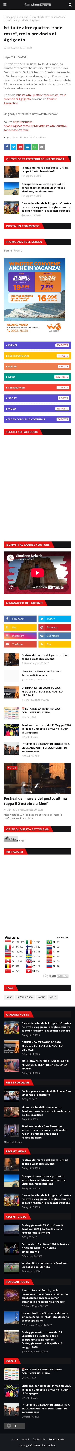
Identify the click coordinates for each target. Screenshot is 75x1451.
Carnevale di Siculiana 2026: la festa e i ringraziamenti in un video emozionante (46, 1247)
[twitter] (54, 619)
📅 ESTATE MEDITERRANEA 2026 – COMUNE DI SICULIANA (42, 710)
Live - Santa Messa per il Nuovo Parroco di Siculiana (41, 673)
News (15, 137)
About (25, 1439)
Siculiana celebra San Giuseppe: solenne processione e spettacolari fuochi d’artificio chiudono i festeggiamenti (44, 1131)
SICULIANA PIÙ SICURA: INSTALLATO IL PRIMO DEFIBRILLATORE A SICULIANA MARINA (45, 1064)
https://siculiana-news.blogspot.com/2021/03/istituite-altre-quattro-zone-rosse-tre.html (35, 126)
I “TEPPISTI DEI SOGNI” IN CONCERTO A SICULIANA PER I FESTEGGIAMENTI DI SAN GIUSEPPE (46, 747)
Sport (34, 398)
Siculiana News (27, 17)
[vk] (54, 635)
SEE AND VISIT (34, 387)
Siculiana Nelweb (47, 1445)
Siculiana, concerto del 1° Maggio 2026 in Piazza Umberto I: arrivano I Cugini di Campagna (46, 728)
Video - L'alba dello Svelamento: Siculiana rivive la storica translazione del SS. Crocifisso (46, 1111)
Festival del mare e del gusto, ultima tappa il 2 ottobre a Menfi (45, 169)
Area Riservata (56, 1439)
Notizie (24, 137)
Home (15, 1439)
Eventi (34, 345)
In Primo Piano (25, 997)
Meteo (34, 366)
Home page (10, 17)
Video (34, 408)
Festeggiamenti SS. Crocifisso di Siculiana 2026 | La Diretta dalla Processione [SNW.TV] (42, 1228)
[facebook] (20, 619)
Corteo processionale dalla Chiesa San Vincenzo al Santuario (46, 1093)
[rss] (20, 627)
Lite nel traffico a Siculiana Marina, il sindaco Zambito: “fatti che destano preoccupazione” (45, 1316)
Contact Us (39, 1439)
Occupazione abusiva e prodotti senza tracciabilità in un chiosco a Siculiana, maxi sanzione (44, 187)
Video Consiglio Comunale (34, 419)
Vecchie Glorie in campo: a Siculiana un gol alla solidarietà (44, 1265)
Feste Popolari (34, 356)
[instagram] (20, 635)
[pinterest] (54, 627)
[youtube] (20, 644)
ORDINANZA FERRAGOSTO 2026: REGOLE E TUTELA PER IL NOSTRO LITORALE (42, 691)
